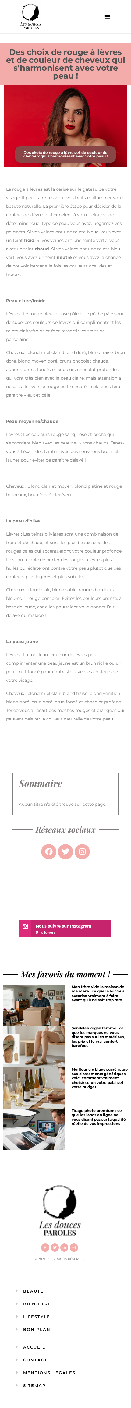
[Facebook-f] (45, 1247)
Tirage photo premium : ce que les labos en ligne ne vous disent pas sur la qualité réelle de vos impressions (99, 1117)
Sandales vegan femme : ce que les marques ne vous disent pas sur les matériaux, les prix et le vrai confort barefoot (98, 1037)
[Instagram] (74, 1247)
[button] (107, 16)
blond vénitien (105, 693)
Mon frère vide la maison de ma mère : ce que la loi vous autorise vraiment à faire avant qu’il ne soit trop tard (98, 993)
